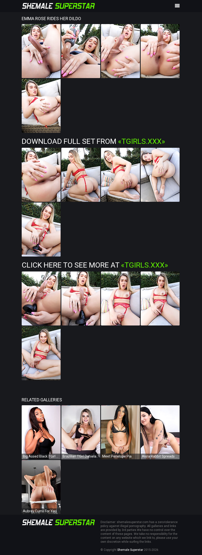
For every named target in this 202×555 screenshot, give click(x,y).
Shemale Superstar (130, 550)
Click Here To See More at (95, 265)
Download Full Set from (93, 141)
